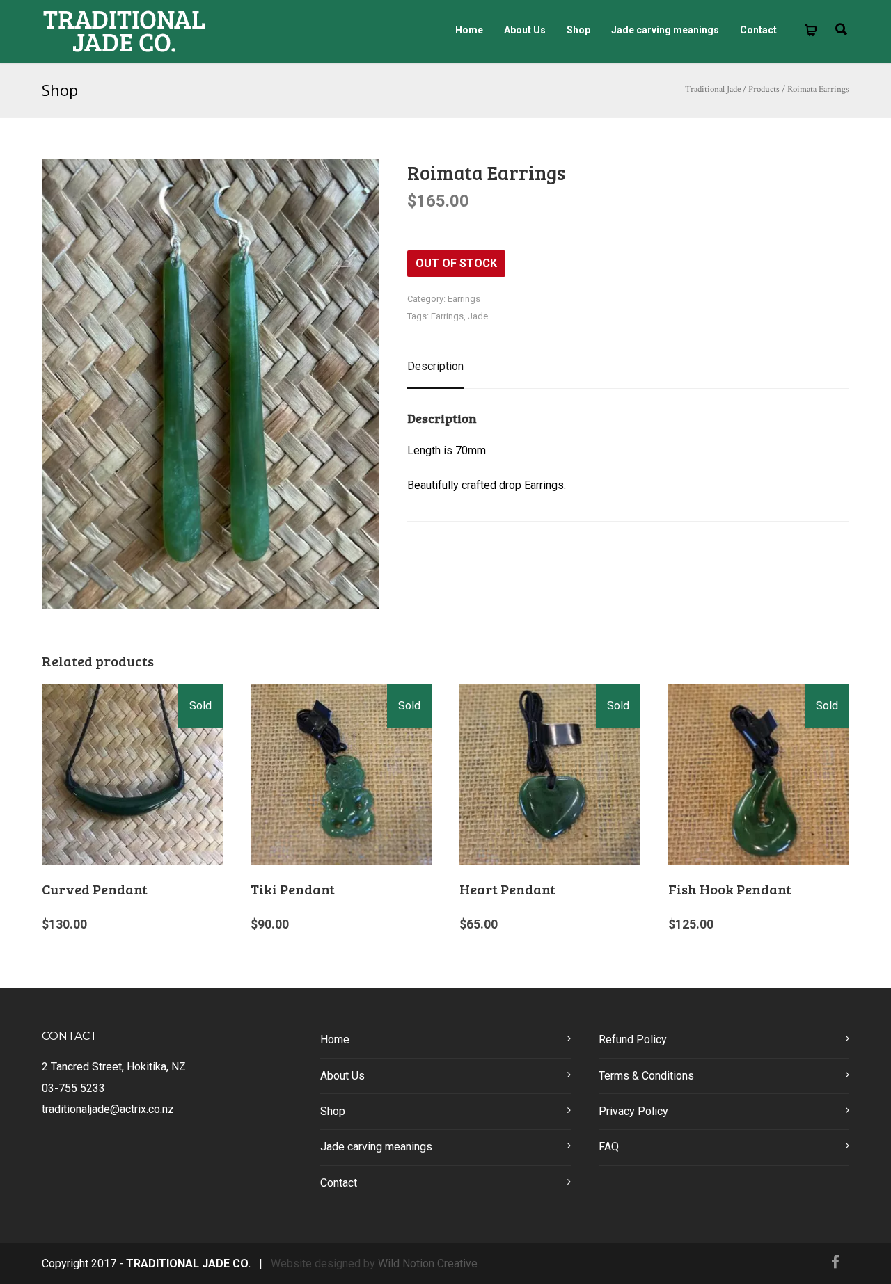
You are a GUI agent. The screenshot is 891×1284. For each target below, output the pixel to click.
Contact (758, 29)
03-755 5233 (73, 1088)
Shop (578, 29)
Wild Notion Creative (428, 1263)
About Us (525, 29)
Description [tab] (435, 366)
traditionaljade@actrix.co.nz (108, 1109)
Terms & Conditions (646, 1075)
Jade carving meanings (665, 29)
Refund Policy (633, 1039)
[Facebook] (835, 1262)
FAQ (609, 1146)
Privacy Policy (633, 1111)
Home (469, 29)
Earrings (464, 299)
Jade (478, 316)
